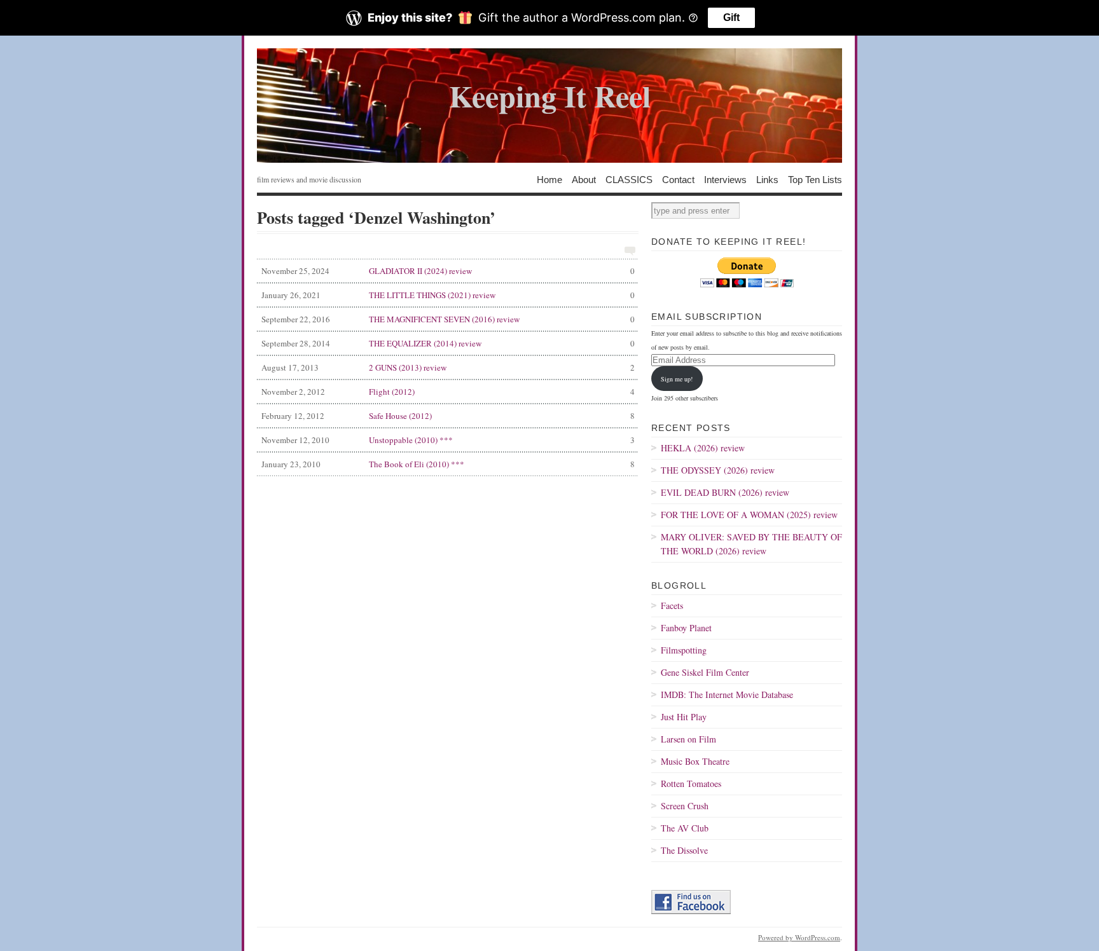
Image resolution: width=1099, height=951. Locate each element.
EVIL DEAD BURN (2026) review (725, 492)
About (584, 179)
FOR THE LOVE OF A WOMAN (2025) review (749, 515)
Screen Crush (684, 806)
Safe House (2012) (448, 415)
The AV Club (684, 828)
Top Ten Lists (815, 179)
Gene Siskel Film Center (705, 672)
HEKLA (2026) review (703, 448)
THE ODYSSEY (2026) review (718, 470)
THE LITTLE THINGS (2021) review (448, 295)
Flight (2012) (448, 391)
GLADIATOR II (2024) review (448, 271)
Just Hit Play (684, 717)
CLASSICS (629, 179)
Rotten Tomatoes (691, 783)
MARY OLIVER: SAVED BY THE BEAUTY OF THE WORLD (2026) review (751, 544)
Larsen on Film (688, 739)
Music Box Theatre (695, 761)
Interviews (725, 179)
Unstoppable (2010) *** (448, 440)
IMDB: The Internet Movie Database (727, 694)
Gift (731, 17)
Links (767, 179)
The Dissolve (684, 850)
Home (549, 179)
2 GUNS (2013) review (448, 367)
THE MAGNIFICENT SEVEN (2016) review (448, 319)
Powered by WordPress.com (799, 937)
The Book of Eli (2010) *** (448, 464)
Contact (678, 179)
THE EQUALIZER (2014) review (448, 343)
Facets (672, 605)
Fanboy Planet (686, 628)
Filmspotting (684, 650)
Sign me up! (677, 378)
